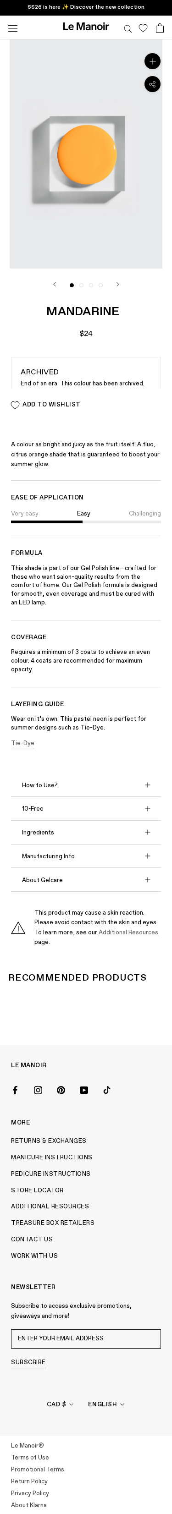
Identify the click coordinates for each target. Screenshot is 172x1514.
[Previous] (54, 284)
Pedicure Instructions (51, 1174)
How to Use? (40, 786)
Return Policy (29, 1482)
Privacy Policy (30, 1494)
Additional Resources (128, 933)
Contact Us (32, 1240)
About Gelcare (42, 880)
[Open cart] (160, 27)
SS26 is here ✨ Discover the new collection (86, 7)
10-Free (33, 809)
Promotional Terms (37, 1470)
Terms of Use (30, 1458)
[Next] (118, 284)
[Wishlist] (143, 27)
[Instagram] (38, 1089)
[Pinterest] (61, 1089)
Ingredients (38, 833)
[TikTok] (107, 1089)
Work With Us (34, 1256)
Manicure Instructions (52, 1158)
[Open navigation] (12, 27)
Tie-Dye (22, 743)
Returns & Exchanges (49, 1141)
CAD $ (57, 1405)
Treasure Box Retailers (52, 1223)
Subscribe (28, 1363)
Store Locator (37, 1191)
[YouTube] (84, 1089)
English (102, 1405)
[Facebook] (15, 1089)
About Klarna (29, 1506)
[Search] (128, 27)
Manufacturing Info (48, 857)
